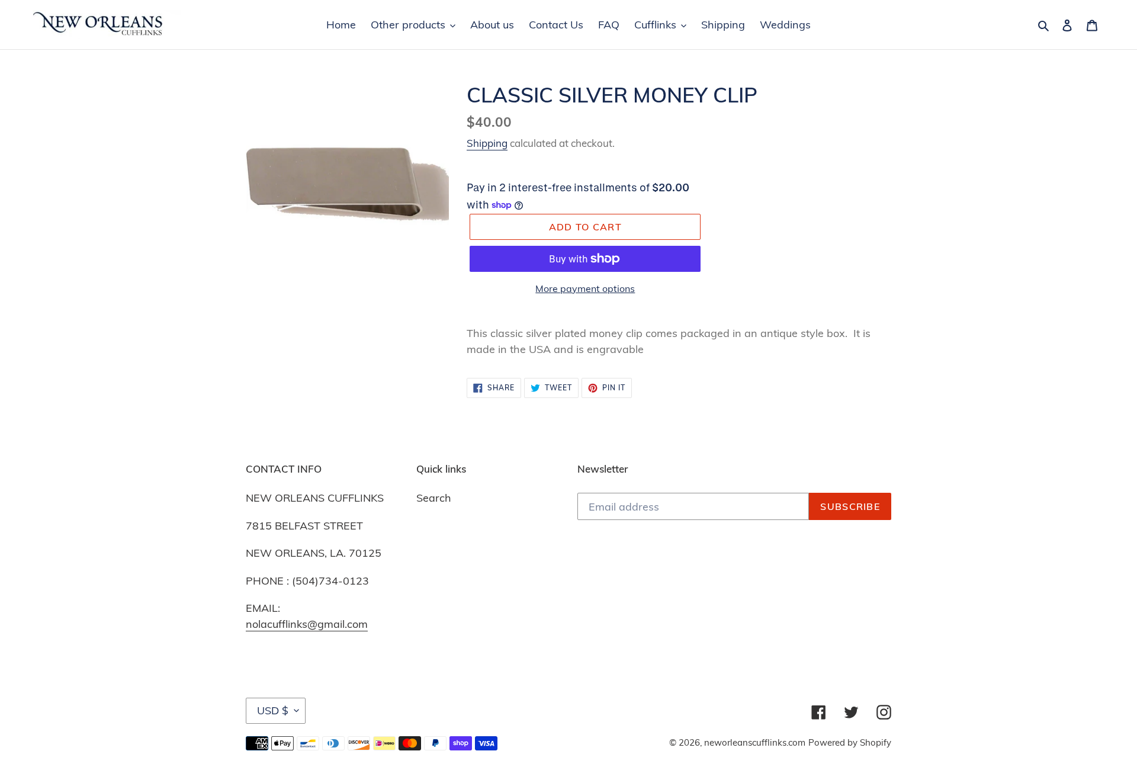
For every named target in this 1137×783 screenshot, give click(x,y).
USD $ (272, 710)
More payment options (585, 288)
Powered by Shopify (849, 742)
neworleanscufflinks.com (754, 742)
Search (433, 498)
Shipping (487, 143)
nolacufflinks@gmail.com (307, 624)
